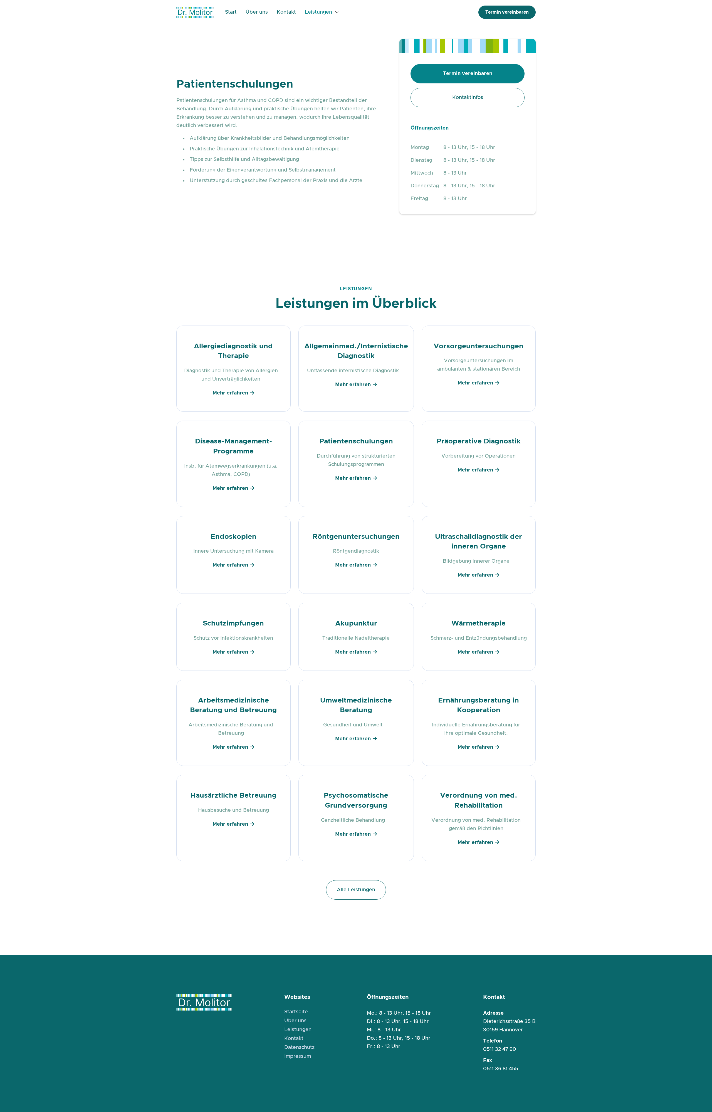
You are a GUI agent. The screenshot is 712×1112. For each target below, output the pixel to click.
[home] (195, 12)
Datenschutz (299, 1047)
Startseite (296, 1011)
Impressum (297, 1056)
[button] (322, 12)
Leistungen (318, 12)
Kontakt (286, 12)
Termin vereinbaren (507, 12)
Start (231, 12)
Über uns (257, 12)
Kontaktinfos (467, 97)
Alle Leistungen (356, 889)
